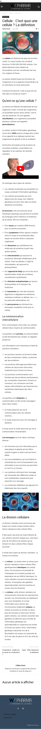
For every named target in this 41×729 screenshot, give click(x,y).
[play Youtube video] (20, 168)
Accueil (4, 13)
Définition (18, 13)
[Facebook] (18, 708)
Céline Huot (6, 29)
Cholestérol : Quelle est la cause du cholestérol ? (11, 652)
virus (35, 297)
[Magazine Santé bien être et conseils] (20, 7)
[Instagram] (23, 708)
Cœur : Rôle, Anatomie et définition (30, 651)
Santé (11, 13)
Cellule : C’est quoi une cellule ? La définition (19, 23)
